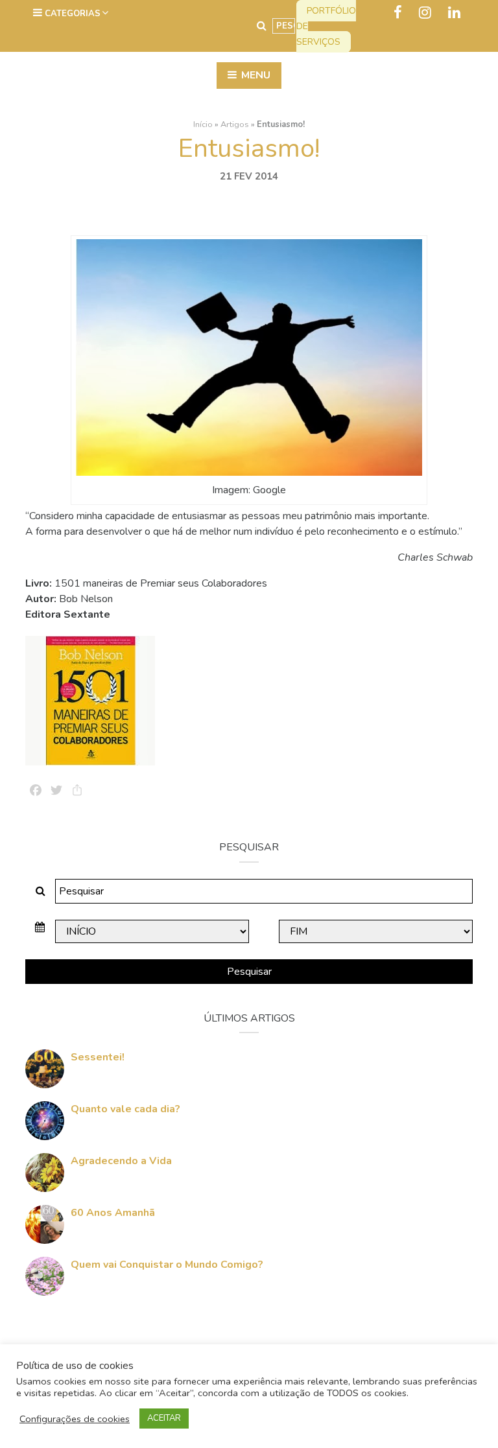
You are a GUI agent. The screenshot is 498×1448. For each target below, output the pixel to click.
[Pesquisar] (262, 25)
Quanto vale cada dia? (125, 1109)
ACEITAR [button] (164, 1418)
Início (203, 124)
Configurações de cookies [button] (74, 1419)
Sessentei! (97, 1057)
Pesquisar (249, 971)
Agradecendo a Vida (121, 1161)
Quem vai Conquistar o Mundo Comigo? (167, 1264)
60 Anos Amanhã (113, 1213)
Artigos (234, 124)
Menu (254, 75)
